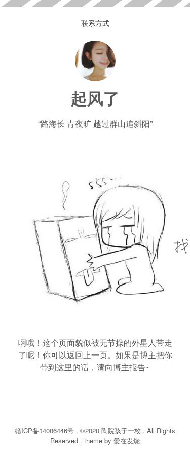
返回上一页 (87, 355)
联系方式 (95, 23)
